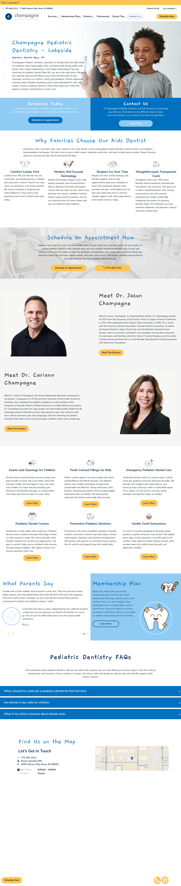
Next (13, 633)
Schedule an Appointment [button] (45, 120)
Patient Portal (153, 8)
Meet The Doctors (111, 353)
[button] (165, 881)
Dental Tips (118, 16)
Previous (9, 633)
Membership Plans (71, 16)
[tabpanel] (90, 59)
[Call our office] (157, 881)
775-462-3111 (11, 8)
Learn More (136, 123)
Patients (87, 16)
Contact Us (134, 16)
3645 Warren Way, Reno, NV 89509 (37, 8)
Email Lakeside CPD (31, 761)
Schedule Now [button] (166, 16)
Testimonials (103, 16)
